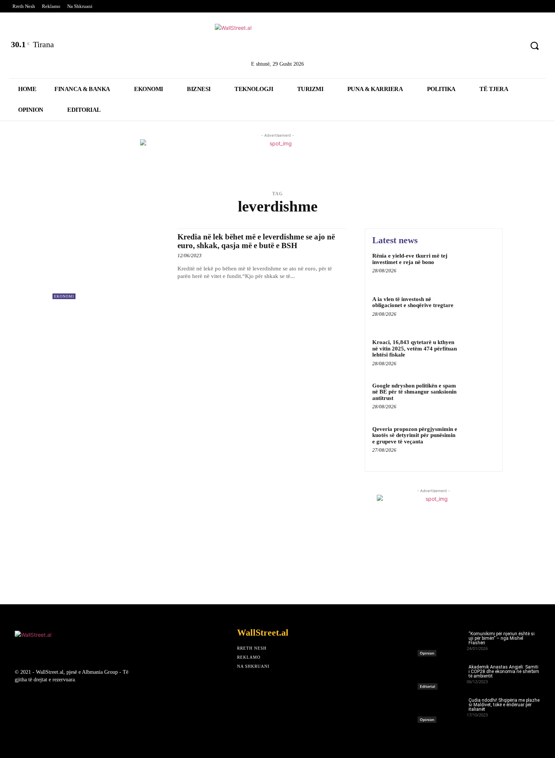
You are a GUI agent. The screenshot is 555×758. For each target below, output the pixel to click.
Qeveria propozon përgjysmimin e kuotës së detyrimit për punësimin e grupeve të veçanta (414, 435)
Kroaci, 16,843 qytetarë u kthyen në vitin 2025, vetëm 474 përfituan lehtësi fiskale (414, 348)
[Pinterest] (513, 47)
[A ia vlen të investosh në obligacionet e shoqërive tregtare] (479, 311)
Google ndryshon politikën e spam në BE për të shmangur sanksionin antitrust (414, 392)
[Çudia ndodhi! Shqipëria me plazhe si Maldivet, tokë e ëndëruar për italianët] (442, 708)
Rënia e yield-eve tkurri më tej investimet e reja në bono (409, 259)
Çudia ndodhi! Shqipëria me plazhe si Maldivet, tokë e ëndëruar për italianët (504, 705)
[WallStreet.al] (278, 41)
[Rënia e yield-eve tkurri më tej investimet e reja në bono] (479, 267)
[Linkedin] (474, 47)
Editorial (427, 686)
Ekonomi (64, 296)
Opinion (427, 653)
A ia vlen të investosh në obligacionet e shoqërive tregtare (412, 302)
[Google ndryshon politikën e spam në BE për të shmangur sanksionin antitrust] (479, 397)
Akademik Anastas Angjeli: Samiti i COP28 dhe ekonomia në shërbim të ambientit (504, 671)
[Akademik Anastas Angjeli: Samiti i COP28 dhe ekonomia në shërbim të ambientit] (442, 675)
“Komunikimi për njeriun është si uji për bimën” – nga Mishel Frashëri (502, 638)
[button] (534, 45)
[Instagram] (494, 47)
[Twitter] (454, 47)
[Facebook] (434, 47)
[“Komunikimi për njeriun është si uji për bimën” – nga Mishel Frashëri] (442, 641)
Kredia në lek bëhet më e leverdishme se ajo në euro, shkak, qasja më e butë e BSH (256, 241)
